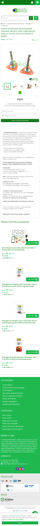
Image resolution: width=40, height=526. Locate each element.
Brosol (37, 40)
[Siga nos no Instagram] (22, 469)
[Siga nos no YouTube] (20, 469)
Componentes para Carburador (15, 23)
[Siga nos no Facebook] (17, 469)
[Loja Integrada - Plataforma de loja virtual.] (20, 511)
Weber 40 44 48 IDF (9, 399)
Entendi (20, 523)
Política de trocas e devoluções (12, 426)
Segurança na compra (9, 421)
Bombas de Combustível (11, 404)
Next (37, 86)
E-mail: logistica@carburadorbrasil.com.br (14, 464)
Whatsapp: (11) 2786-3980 (10, 462)
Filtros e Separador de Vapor (13, 396)
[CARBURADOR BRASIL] (20, 9)
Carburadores (7, 385)
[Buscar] (31, 18)
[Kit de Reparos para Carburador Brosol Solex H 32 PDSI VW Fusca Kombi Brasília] (20, 243)
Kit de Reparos (8, 390)
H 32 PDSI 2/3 (4, 25)
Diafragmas (28, 23)
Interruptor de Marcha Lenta (13, 393)
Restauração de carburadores (12, 429)
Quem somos (6, 418)
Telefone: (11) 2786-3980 (9, 460)
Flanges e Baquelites (10, 401)
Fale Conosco (6, 415)
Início (3, 23)
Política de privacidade (9, 424)
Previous (2, 86)
